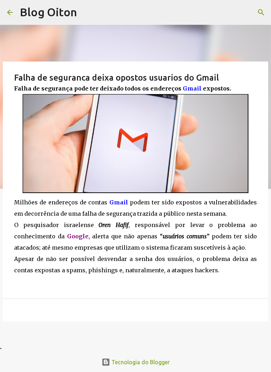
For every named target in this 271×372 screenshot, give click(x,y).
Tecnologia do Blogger (140, 362)
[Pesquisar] (261, 12)
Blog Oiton (48, 12)
